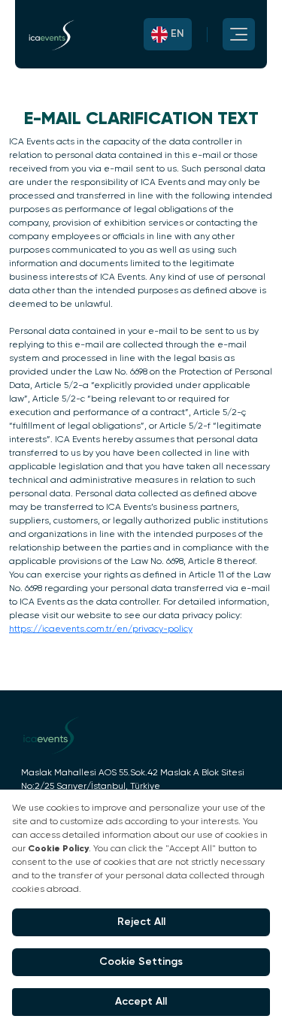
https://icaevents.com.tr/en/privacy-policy (101, 629)
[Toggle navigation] (223, 34)
